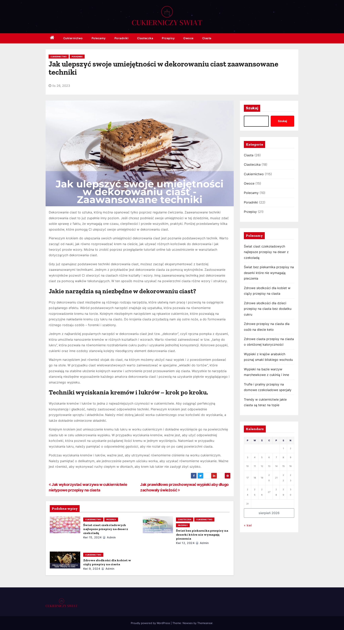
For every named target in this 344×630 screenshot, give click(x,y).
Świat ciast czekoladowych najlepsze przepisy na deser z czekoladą (105, 529)
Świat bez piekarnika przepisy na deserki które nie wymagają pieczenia (202, 534)
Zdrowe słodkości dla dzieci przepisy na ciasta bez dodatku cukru (267, 308)
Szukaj (252, 108)
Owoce (188, 38)
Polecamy (99, 38)
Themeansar (204, 623)
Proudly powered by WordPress (151, 623)
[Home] (52, 38)
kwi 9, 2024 (91, 568)
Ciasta (206, 38)
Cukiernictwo (73, 38)
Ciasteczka (145, 38)
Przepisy (168, 38)
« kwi (248, 525)
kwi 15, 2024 (92, 537)
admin (111, 537)
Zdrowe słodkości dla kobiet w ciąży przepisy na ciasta (107, 562)
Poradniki (121, 38)
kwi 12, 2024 (185, 543)
